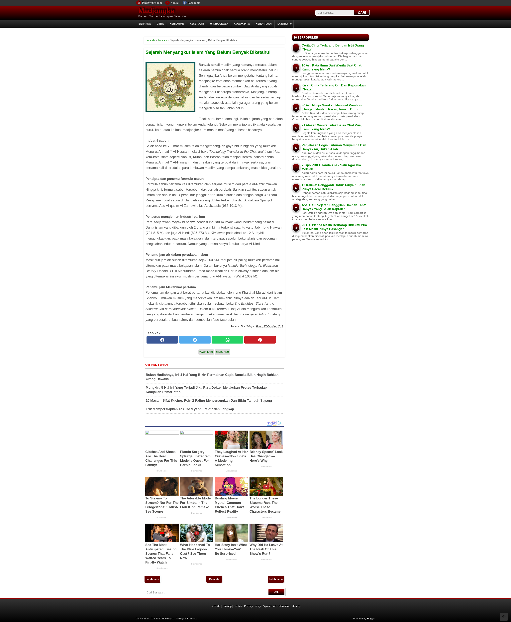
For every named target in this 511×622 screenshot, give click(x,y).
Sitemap (295, 606)
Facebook (194, 2)
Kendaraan (264, 23)
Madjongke (156, 11)
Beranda (145, 23)
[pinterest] (260, 340)
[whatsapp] (227, 340)
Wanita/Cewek (219, 23)
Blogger (371, 618)
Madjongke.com (152, 2)
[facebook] (162, 340)
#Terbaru (222, 352)
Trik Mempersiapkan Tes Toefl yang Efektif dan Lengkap (190, 409)
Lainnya (282, 23)
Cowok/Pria (242, 23)
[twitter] (195, 340)
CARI (362, 13)
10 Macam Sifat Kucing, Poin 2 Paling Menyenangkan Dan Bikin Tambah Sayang (209, 400)
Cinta (160, 23)
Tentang (227, 606)
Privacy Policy (252, 606)
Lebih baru (152, 579)
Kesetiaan (197, 23)
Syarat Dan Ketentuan (276, 606)
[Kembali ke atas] (504, 617)
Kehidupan (177, 23)
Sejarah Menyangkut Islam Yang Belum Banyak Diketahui (208, 52)
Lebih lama (276, 579)
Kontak (175, 2)
